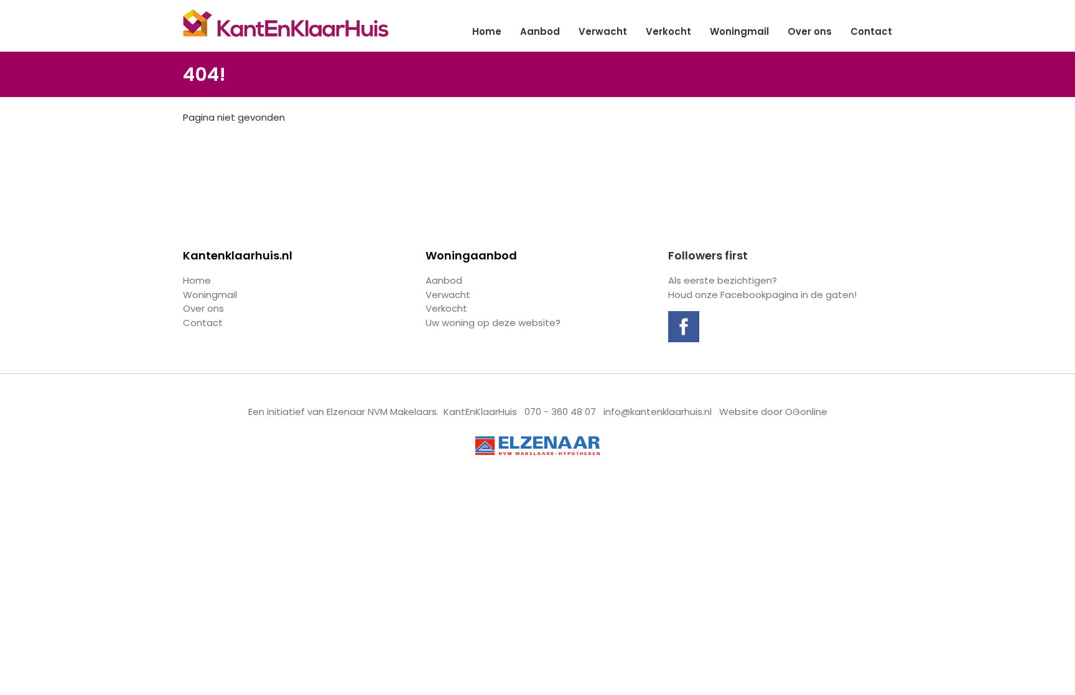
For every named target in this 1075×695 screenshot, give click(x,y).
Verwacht (603, 31)
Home (486, 31)
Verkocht (668, 31)
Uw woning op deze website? (493, 322)
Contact (871, 31)
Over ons (810, 31)
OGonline (806, 411)
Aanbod (540, 31)
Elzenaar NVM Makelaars (382, 411)
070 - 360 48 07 (560, 411)
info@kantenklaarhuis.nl (657, 411)
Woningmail (739, 31)
